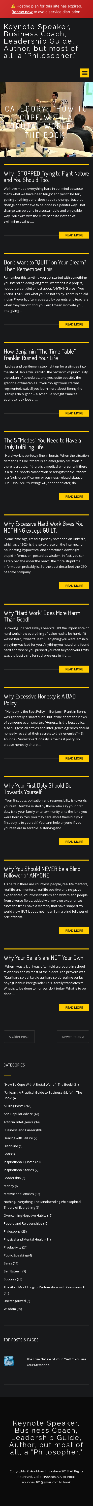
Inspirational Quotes (19, 1162)
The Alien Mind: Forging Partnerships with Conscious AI (44, 1287)
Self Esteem (13, 1271)
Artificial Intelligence (18, 1122)
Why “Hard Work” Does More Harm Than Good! (42, 616)
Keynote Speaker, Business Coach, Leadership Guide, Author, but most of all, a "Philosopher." (41, 41)
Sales (8, 1263)
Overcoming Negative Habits (25, 1215)
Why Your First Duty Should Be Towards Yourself (37, 788)
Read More (74, 235)
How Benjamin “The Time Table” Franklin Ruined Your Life (40, 354)
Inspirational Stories (19, 1170)
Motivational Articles (19, 1194)
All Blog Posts (14, 1106)
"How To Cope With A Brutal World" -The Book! (38, 1084)
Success (10, 1279)
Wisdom (10, 1309)
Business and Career (19, 1130)
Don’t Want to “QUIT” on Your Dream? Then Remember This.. (45, 265)
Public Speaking (16, 1255)
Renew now (22, 11)
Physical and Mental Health (24, 1239)
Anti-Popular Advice (18, 1114)
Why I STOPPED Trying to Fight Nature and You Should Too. (46, 176)
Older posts (21, 1036)
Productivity (12, 1247)
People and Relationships (23, 1223)
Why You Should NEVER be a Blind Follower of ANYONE (42, 872)
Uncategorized (15, 1301)
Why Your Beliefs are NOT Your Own (43, 957)
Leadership (12, 1178)
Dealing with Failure (18, 1138)
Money (9, 1186)
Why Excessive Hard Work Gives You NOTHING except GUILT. (44, 527)
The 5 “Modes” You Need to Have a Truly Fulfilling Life (42, 443)
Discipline (11, 1146)
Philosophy (12, 1231)
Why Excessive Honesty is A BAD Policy (40, 699)
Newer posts (71, 1036)
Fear (7, 1154)
